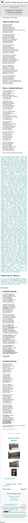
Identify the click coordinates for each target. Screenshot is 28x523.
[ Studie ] (18, 496)
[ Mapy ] (16, 498)
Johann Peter (4, 287)
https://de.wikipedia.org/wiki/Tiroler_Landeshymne (13, 152)
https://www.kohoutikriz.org (19, 517)
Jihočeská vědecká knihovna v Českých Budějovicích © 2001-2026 (10, 505)
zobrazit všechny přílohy (9, 478)
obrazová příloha (7, 489)
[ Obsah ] (12, 498)
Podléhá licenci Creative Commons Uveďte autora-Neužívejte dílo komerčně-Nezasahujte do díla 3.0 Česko (14, 512)
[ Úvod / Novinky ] (12, 496)
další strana (23, 489)
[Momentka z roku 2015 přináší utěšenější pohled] (14, 463)
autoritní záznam (6, 485)
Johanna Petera (16, 279)
